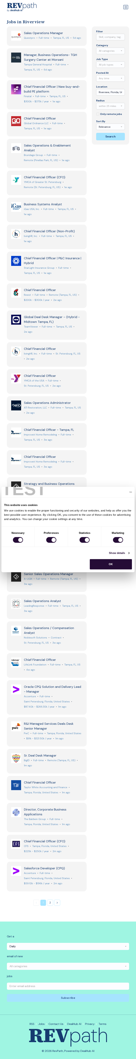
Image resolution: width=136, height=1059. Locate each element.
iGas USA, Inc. (32, 209)
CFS (26, 846)
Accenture (30, 696)
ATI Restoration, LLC (35, 407)
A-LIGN (28, 578)
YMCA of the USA (34, 380)
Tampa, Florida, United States (64, 733)
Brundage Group (33, 155)
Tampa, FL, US (61, 37)
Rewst (27, 294)
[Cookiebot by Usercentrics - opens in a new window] (116, 492)
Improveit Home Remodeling (40, 434)
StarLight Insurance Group (39, 267)
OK (111, 564)
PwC (26, 733)
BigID (27, 760)
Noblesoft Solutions (35, 637)
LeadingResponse (34, 605)
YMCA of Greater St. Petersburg (42, 182)
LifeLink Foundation (35, 664)
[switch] (51, 540)
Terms (102, 1024)
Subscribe (68, 998)
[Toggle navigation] (125, 7)
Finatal (28, 96)
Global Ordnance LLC (36, 123)
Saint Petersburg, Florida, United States (47, 701)
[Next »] (57, 903)
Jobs (41, 1024)
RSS (32, 1024)
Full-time (44, 37)
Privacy (90, 1024)
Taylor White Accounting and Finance (45, 787)
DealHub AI (74, 1024)
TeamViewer (31, 326)
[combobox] (110, 51)
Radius (100, 100)
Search (110, 136)
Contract (56, 637)
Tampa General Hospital (38, 64)
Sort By (100, 121)
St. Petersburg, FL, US (68, 353)
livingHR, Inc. (31, 236)
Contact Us (56, 1024)
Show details (117, 552)
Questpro (29, 37)
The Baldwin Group (35, 819)
